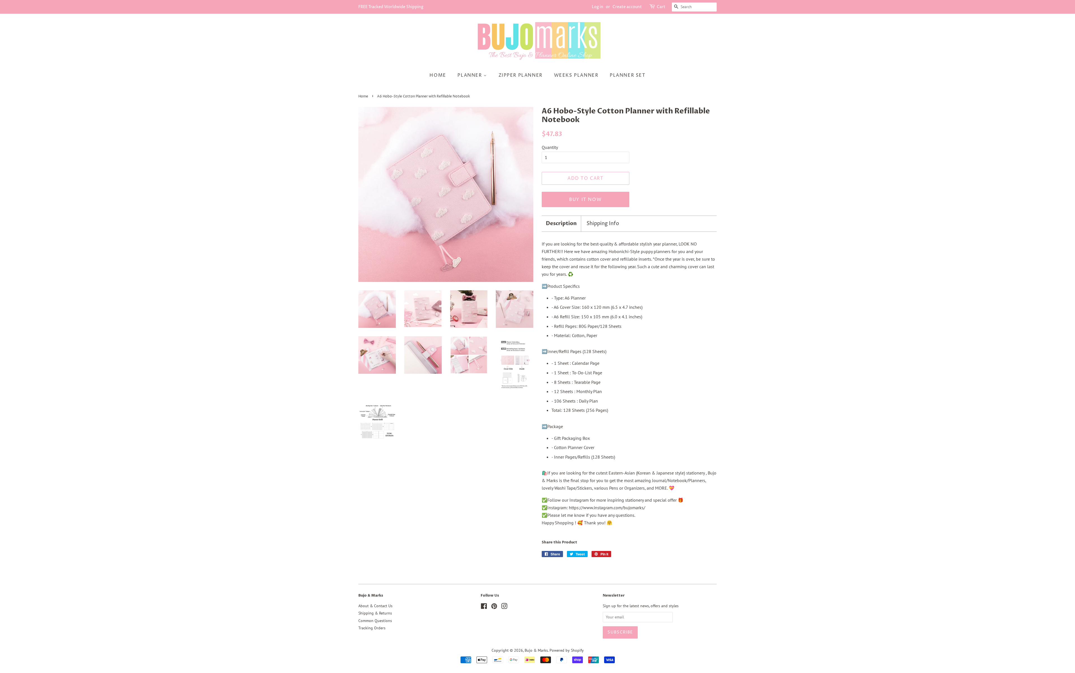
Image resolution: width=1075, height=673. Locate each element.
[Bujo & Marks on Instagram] (504, 607)
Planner (470, 75)
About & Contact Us (375, 605)
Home (437, 75)
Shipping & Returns (375, 613)
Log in (597, 7)
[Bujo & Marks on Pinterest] (494, 607)
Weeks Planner (576, 75)
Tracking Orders (371, 627)
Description (561, 223)
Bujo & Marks (536, 650)
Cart (661, 7)
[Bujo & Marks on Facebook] (484, 607)
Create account (627, 7)
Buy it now (585, 200)
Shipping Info (602, 223)
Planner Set (628, 75)
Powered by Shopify (567, 650)
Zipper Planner (521, 75)
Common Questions (375, 620)
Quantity (550, 147)
